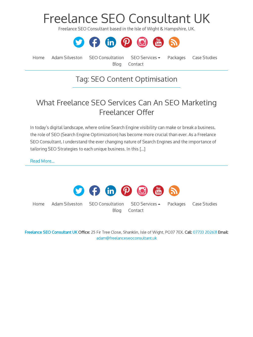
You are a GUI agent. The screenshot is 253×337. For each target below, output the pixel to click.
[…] (142, 148)
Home (38, 57)
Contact (136, 64)
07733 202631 (205, 232)
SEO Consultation (106, 57)
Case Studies (204, 57)
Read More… (42, 161)
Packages (177, 57)
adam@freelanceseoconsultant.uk (126, 238)
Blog (116, 64)
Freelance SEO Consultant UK (126, 18)
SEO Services (144, 57)
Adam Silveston (67, 57)
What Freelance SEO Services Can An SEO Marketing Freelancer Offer (126, 106)
